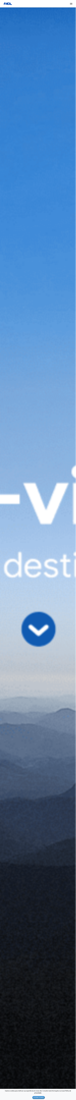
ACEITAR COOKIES (38, 1097)
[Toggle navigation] (71, 4)
